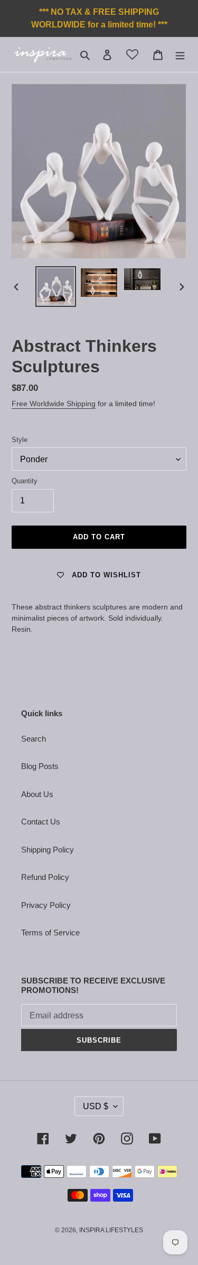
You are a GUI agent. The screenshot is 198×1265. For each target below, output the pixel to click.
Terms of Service (50, 932)
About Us (37, 794)
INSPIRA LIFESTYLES (111, 1230)
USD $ (95, 1106)
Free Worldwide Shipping (54, 403)
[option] (56, 287)
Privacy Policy (46, 905)
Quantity (24, 481)
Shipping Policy (47, 849)
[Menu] (180, 54)
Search (33, 738)
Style (19, 440)
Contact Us (40, 821)
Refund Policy (45, 877)
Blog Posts (40, 766)
